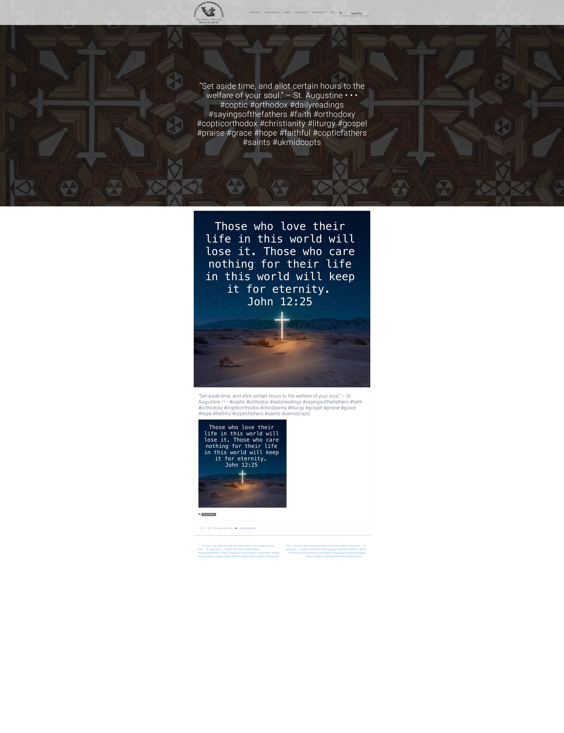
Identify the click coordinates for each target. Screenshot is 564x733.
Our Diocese (271, 12)
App (332, 12)
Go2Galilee (301, 12)
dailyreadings (209, 514)
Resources (318, 12)
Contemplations (248, 528)
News (287, 12)
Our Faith (255, 12)
